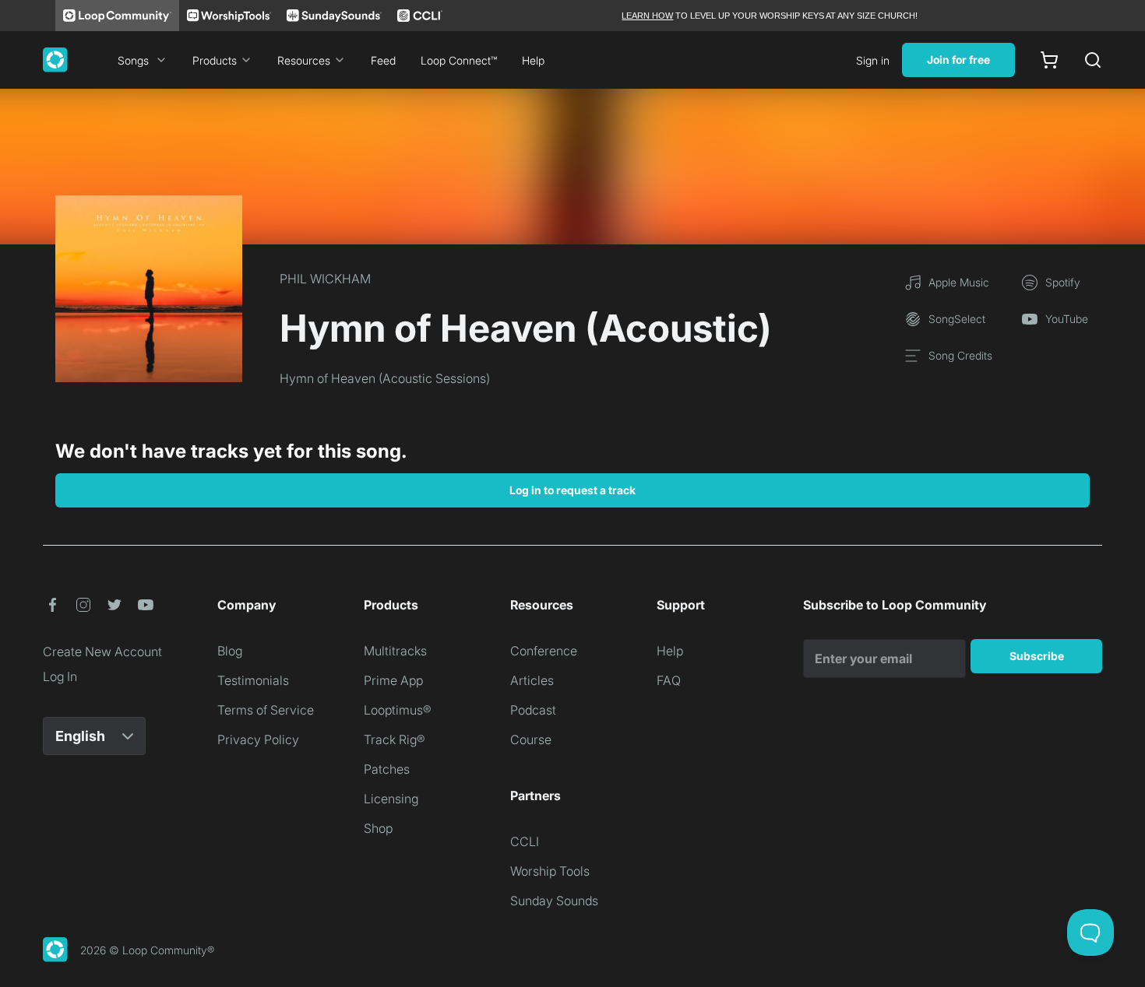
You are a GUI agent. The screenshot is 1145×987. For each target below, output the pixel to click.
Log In (60, 676)
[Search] (1092, 60)
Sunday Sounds (554, 900)
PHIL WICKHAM (325, 278)
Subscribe (1036, 655)
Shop (378, 828)
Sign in (873, 60)
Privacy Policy (258, 739)
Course (530, 739)
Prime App (393, 680)
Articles (532, 680)
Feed (383, 60)
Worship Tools (550, 871)
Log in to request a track (572, 490)
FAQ (669, 680)
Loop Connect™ (459, 60)
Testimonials (253, 680)
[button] (52, 604)
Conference (543, 651)
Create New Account (102, 651)
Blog (229, 651)
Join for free (958, 59)
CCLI (524, 841)
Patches (387, 769)
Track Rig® (394, 739)
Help (533, 60)
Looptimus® (398, 710)
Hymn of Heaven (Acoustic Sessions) (385, 378)
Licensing (391, 798)
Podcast (533, 710)
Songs (133, 60)
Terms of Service (265, 710)
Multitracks (395, 651)
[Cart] (1049, 60)
